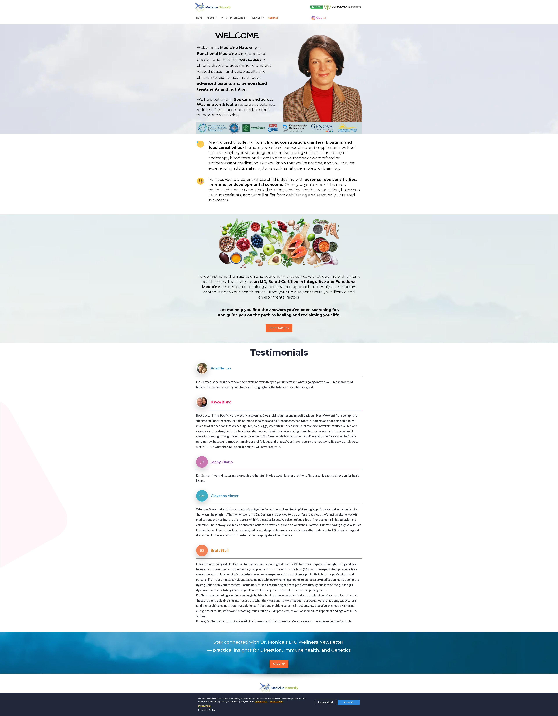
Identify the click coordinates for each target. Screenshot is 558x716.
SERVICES (257, 17)
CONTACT (273, 17)
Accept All (348, 702)
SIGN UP (279, 663)
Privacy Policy (204, 706)
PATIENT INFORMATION (233, 17)
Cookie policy (261, 701)
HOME (199, 17)
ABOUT (210, 17)
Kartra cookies (276, 701)
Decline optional (325, 702)
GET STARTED (279, 328)
